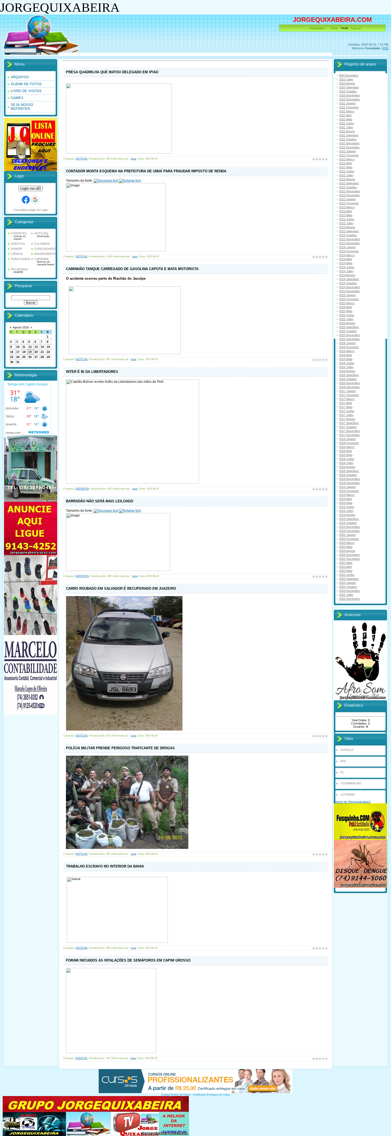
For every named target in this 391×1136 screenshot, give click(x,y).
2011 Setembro (349, 135)
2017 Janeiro (347, 391)
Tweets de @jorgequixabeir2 (352, 801)
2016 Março (347, 351)
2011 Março (346, 111)
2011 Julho (346, 127)
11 (23, 346)
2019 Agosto (347, 514)
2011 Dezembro (349, 147)
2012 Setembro (349, 183)
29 (48, 357)
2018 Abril (345, 451)
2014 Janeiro (347, 247)
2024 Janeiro (347, 582)
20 (36, 351)
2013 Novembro (349, 239)
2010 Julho (346, 79)
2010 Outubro (348, 91)
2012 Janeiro (347, 151)
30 (11, 362)
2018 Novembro (349, 479)
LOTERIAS (347, 794)
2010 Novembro (349, 95)
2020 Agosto (347, 550)
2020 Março (347, 542)
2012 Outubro (348, 187)
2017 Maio (345, 407)
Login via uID (30, 188)
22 (48, 351)
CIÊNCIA (17, 253)
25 (24, 357)
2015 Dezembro (349, 339)
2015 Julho (346, 319)
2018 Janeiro (347, 439)
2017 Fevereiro (349, 395)
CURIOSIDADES (45, 248)
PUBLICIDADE (20, 258)
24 (17, 357)
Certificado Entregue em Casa (211, 1094)
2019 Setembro (349, 518)
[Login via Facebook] (26, 200)
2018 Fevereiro (349, 443)
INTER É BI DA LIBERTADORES (92, 372)
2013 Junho (346, 219)
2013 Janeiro (347, 199)
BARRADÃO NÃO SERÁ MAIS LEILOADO (99, 501)
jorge (133, 158)
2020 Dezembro (349, 554)
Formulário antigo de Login (31, 209)
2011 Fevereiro (349, 107)
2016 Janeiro (347, 343)
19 (30, 351)
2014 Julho (346, 271)
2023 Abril (345, 566)
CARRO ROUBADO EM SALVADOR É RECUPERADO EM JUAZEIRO (121, 589)
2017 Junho (346, 411)
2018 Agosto (347, 467)
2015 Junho (346, 315)
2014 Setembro (349, 279)
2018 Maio (345, 455)
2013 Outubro (348, 235)
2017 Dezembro (349, 435)
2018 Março (347, 447)
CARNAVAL (41, 258)
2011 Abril (345, 115)
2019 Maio (345, 502)
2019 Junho (346, 506)
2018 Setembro (349, 471)
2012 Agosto (347, 179)
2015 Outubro (348, 331)
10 (17, 346)
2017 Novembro (349, 431)
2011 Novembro (349, 143)
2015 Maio (345, 311)
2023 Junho (346, 574)
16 (11, 351)
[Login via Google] (35, 200)
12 (30, 346)
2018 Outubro (348, 475)
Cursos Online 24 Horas (175, 1094)
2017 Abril (345, 403)
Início (334, 28)
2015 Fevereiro (349, 299)
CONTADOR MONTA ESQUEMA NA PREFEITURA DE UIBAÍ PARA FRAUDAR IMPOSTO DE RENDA (146, 171)
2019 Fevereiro (349, 490)
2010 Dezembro (349, 99)
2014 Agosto (347, 275)
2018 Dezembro (349, 482)
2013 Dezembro (349, 243)
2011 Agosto (347, 131)
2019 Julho (346, 510)
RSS (385, 48)
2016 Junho (346, 363)
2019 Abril (345, 498)
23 (11, 357)
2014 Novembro (349, 287)
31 (17, 362)
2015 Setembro (349, 327)
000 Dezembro (348, 75)
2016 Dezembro (349, 387)
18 (24, 351)
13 (36, 346)
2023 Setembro (349, 578)
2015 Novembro (349, 335)
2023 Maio (345, 570)
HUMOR (16, 248)
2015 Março (347, 303)
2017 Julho (346, 415)
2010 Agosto (347, 83)
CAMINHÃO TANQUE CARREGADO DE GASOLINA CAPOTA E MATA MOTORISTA (132, 269)
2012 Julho (346, 175)
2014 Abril (345, 259)
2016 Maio (345, 359)
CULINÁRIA (42, 243)
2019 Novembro (349, 526)
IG (342, 772)
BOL (343, 761)
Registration (317, 28)
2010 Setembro (349, 87)
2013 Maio (345, 215)
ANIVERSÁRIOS (45, 253)
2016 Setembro (349, 375)
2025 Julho (346, 594)
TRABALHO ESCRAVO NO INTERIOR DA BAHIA (105, 866)
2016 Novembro (349, 383)
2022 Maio (345, 562)
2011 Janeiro (347, 103)
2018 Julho (346, 463)
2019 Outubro (348, 522)
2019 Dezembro (349, 530)
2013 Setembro (349, 231)
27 (36, 357)
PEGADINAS (19, 269)
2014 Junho (346, 267)
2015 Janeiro (347, 295)
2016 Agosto (347, 371)
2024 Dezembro (349, 590)
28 (42, 357)
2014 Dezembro (349, 291)
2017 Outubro (348, 427)
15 (48, 346)
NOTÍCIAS (41, 233)
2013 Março (347, 207)
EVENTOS (18, 243)
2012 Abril (345, 163)
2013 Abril (345, 211)
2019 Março (347, 494)
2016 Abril (345, 355)
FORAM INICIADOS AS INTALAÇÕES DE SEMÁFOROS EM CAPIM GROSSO (128, 960)
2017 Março (347, 399)
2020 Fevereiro (349, 538)
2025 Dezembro (349, 598)
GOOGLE (346, 749)
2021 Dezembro (349, 558)
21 (42, 351)
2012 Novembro (349, 191)
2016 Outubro (348, 379)
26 (30, 357)
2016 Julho (346, 367)
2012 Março (347, 159)
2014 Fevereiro (349, 251)
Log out (356, 28)
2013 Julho (346, 223)
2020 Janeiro (347, 534)
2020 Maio (345, 546)
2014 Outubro (348, 283)
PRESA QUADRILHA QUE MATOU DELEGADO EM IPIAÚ (112, 72)
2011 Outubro (348, 139)
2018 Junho (346, 459)
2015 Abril (345, 307)
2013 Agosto (347, 227)
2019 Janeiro (347, 486)
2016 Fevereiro (349, 347)
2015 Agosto (347, 323)
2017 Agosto (347, 419)
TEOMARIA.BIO (350, 783)
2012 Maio (345, 167)
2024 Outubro (348, 586)
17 (17, 351)
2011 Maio (345, 119)
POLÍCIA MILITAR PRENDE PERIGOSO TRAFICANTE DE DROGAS (120, 748)
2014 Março (347, 255)
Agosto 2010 (21, 327)
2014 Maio (345, 263)
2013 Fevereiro (349, 203)
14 (42, 346)
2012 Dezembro (349, 195)
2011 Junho (346, 123)
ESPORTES (19, 233)
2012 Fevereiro (349, 155)
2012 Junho (346, 171)
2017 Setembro (349, 423)
